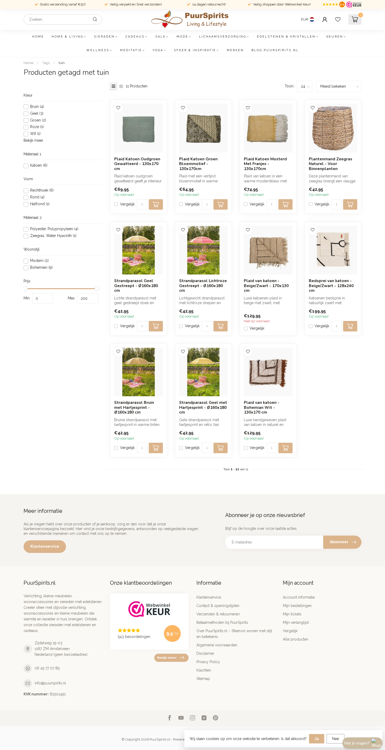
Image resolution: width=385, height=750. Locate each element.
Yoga (158, 50)
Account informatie (299, 597)
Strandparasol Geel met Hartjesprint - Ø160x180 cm (203, 407)
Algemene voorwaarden (216, 645)
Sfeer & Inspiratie (195, 50)
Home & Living (67, 36)
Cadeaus (135, 36)
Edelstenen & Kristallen (286, 36)
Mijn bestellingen (297, 606)
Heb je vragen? (357, 743)
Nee (335, 739)
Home (38, 36)
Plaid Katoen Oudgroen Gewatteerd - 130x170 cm (137, 164)
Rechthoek (42, 191)
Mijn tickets (292, 614)
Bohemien (41, 268)
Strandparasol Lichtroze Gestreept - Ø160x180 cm (203, 285)
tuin (62, 63)
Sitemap (203, 679)
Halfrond (40, 204)
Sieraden (104, 36)
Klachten (203, 670)
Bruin (37, 107)
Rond (37, 197)
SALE (160, 36)
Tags (46, 63)
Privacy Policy (208, 662)
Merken (235, 50)
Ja (317, 739)
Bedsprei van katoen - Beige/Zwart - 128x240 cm (331, 285)
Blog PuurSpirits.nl (275, 50)
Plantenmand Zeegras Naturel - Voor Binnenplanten (330, 164)
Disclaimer (205, 653)
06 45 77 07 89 (47, 668)
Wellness (97, 50)
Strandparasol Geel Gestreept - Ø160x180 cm (136, 285)
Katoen (38, 166)
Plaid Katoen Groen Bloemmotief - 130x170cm (198, 164)
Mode (182, 36)
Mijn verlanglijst (296, 622)
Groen (38, 120)
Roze (37, 127)
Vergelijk (127, 204)
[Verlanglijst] (337, 19)
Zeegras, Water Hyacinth (53, 236)
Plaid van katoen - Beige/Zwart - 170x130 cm (266, 285)
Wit (35, 134)
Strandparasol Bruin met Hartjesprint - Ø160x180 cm (134, 407)
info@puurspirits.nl (50, 683)
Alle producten (295, 639)
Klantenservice (44, 546)
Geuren (334, 36)
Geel (36, 113)
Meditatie (131, 50)
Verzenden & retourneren (218, 614)
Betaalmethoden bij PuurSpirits (222, 622)
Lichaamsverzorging (222, 36)
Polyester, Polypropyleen (54, 229)
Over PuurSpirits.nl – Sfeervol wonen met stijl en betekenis (234, 634)
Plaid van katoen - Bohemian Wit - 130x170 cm (261, 407)
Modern (39, 261)
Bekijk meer (33, 141)
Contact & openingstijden (217, 606)
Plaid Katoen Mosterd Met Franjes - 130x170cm (265, 164)
